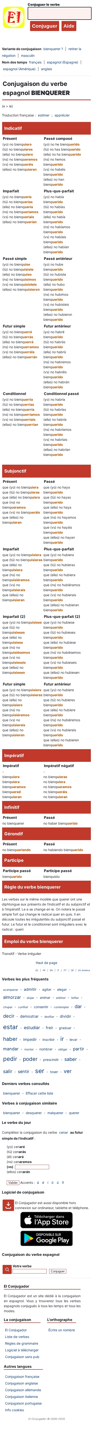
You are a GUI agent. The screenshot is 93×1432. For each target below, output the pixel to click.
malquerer (55, 1113)
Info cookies (14, 1410)
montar (29, 1049)
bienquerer (11, 1093)
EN (51, 970)
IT (58, 970)
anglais (46, 69)
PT (65, 970)
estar (10, 1027)
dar (78, 1006)
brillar (75, 998)
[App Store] (46, 1227)
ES (37, 970)
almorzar (12, 997)
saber (70, 1059)
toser (54, 1072)
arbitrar (61, 998)
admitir (30, 989)
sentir (23, 1071)
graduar (65, 1028)
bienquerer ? (53, 49)
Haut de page (46, 963)
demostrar (29, 1016)
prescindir (51, 1060)
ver (68, 1071)
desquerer (34, 1113)
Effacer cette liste (39, 1093)
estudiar (32, 1027)
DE (72, 970)
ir (62, 1038)
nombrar (45, 1049)
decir (8, 1016)
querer (74, 1113)
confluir (23, 1007)
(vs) (10, 1167)
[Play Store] (46, 1245)
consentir (41, 1007)
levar (73, 1039)
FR (44, 970)
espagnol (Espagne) (62, 62)
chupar (7, 1007)
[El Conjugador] (14, 18)
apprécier (62, 115)
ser (39, 1070)
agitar (46, 989)
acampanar (10, 989)
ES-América (84, 970)
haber (10, 1039)
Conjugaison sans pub (22, 1357)
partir (78, 1048)
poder (30, 1059)
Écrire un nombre (61, 1330)
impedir (30, 1039)
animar (45, 997)
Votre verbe (22, 1266)
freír (49, 1027)
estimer (43, 115)
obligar (62, 1049)
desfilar (49, 1016)
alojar (30, 998)
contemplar (61, 1007)
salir (7, 1071)
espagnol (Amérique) (19, 69)
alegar (62, 989)
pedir (10, 1058)
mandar (11, 1048)
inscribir (48, 1039)
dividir (65, 1016)
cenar (63, 1132)
